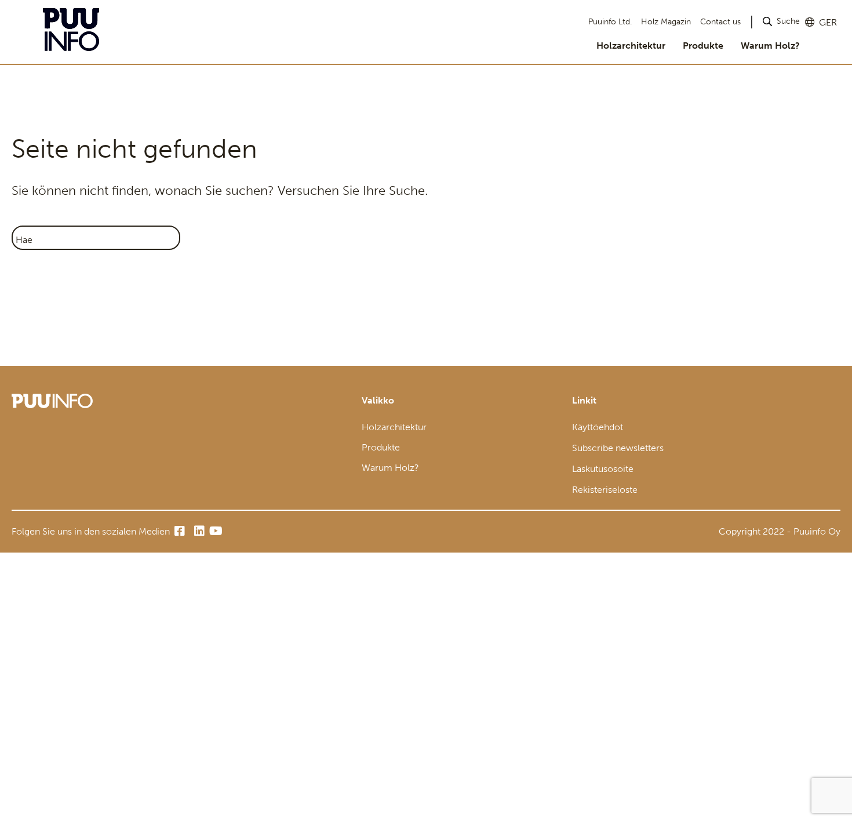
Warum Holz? (770, 45)
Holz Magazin (666, 22)
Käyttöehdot (597, 427)
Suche (788, 21)
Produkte (703, 45)
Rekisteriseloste (605, 489)
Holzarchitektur (630, 45)
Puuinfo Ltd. (610, 22)
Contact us (720, 22)
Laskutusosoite (602, 468)
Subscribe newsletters (618, 447)
